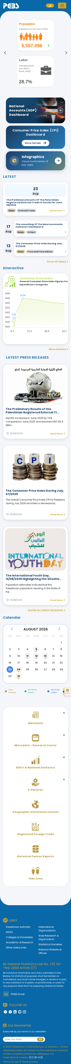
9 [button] (10, 656)
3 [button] (19, 649)
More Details (57, 349)
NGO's (9, 932)
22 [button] (61, 663)
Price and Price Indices (39, 251)
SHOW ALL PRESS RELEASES (46, 610)
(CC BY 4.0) (36, 1057)
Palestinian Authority (18, 927)
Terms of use (10, 1061)
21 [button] (53, 663)
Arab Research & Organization (48, 937)
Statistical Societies (50, 944)
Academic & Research (19, 942)
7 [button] (53, 649)
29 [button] (61, 669)
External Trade (26, 210)
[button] (62, 5)
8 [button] (61, 649)
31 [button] (18, 676)
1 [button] (61, 642)
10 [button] (18, 656)
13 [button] (45, 656)
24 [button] (19, 669)
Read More (57, 433)
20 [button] (45, 663)
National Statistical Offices (50, 951)
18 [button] (27, 663)
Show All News (56, 261)
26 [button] (36, 669)
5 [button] (36, 649)
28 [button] (53, 669)
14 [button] (53, 656)
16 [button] (9, 663)
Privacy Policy (30, 1061)
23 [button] (9, 669)
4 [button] (27, 649)
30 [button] (10, 676)
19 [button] (36, 663)
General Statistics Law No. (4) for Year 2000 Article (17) (32, 966)
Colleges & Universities (19, 937)
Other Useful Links (16, 947)
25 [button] (27, 669)
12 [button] (36, 656)
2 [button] (10, 649)
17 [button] (18, 663)
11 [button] (27, 656)
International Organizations (47, 928)
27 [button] (45, 669)
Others (31, 232)
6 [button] (45, 649)
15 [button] (61, 656)
